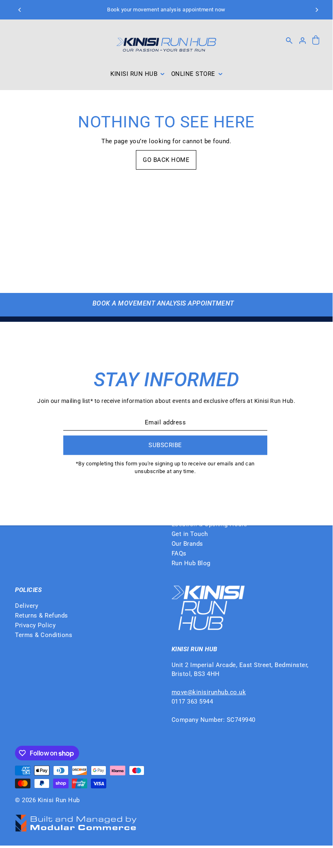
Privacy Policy (35, 625)
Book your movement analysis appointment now (166, 9)
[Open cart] (316, 40)
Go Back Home (166, 160)
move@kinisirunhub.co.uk (209, 692)
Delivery (26, 605)
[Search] (289, 40)
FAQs (179, 553)
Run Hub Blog (191, 563)
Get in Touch (190, 534)
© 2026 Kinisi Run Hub (47, 800)
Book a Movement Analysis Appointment (163, 303)
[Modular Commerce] (76, 818)
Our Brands (187, 543)
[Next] (316, 10)
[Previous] (20, 10)
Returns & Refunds (41, 615)
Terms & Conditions (43, 635)
